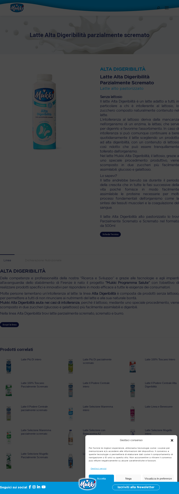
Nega (128, 478)
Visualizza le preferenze (158, 478)
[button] (172, 440)
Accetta (101, 478)
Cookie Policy (116, 487)
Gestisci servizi (98, 468)
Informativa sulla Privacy (139, 487)
